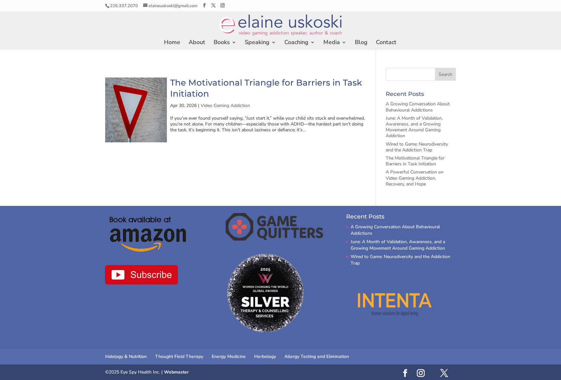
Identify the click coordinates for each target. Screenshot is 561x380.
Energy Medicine (229, 356)
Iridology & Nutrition (126, 356)
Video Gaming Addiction (225, 105)
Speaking (257, 43)
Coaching (296, 43)
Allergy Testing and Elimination (316, 356)
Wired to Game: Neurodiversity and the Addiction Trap (417, 147)
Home (172, 43)
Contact (386, 43)
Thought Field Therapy (179, 356)
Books (222, 43)
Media (331, 43)
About (197, 43)
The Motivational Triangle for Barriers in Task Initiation (415, 161)
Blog (361, 43)
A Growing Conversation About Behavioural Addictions (418, 107)
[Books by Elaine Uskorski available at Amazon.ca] (148, 234)
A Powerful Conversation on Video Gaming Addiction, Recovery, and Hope (414, 178)
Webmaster (176, 372)
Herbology (265, 356)
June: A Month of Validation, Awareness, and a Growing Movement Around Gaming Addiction (414, 127)
